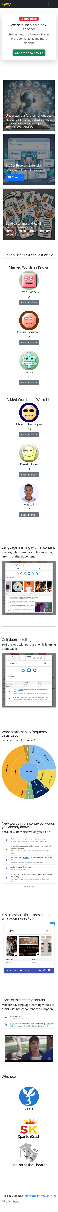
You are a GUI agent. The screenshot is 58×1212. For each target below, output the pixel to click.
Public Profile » (29, 302)
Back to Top (50, 1195)
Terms (16, 1201)
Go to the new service (29, 53)
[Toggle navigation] (52, 4)
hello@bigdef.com (34, 1195)
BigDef (6, 4)
